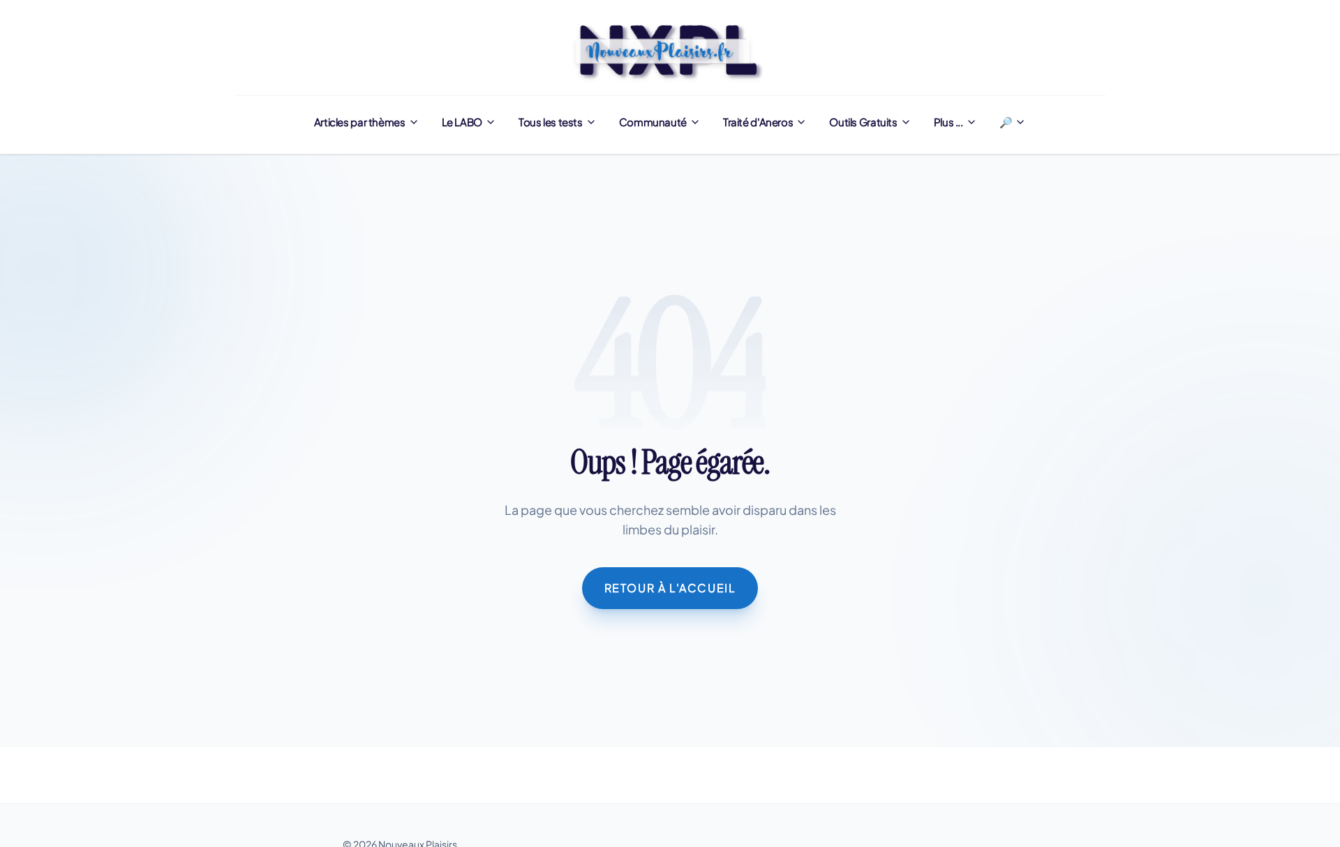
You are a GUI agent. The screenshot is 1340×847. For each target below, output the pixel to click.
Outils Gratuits (863, 121)
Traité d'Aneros (758, 121)
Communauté (653, 121)
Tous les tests (551, 121)
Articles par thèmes (359, 121)
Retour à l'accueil (670, 587)
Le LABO (462, 121)
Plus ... (948, 121)
